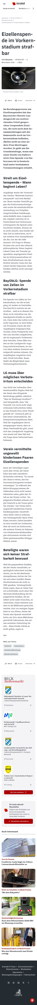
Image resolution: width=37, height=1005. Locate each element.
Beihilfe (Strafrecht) (11, 654)
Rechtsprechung (7, 20)
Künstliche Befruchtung (12, 650)
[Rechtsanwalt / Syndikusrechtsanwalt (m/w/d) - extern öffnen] (30, 731)
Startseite (5, 18)
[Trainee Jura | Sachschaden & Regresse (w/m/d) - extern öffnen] (30, 785)
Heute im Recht (15, 18)
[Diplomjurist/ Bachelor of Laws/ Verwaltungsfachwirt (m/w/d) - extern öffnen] (30, 705)
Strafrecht (8, 646)
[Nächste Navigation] (33, 9)
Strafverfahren (19, 646)
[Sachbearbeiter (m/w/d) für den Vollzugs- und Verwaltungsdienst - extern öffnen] (30, 759)
